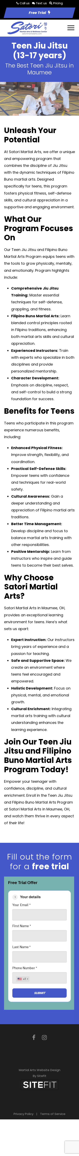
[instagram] (44, 1037)
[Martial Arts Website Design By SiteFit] (39, 1084)
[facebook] (33, 1037)
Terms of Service (52, 1114)
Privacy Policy (23, 1114)
